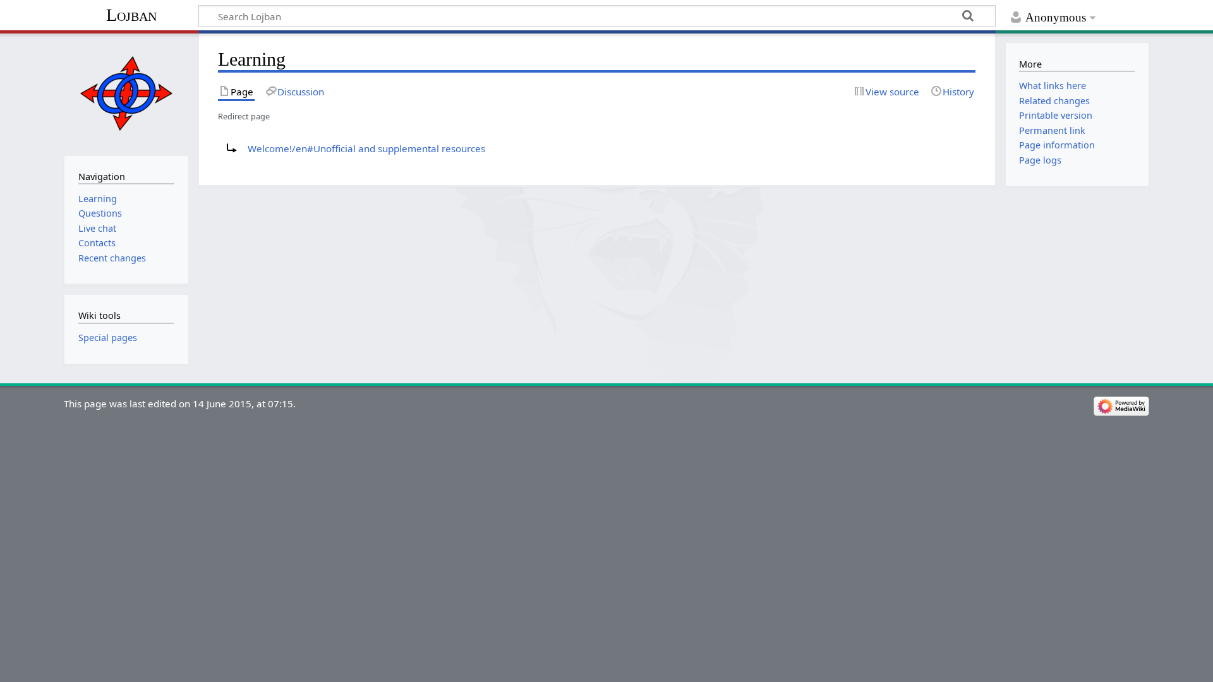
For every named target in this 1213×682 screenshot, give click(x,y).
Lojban (131, 15)
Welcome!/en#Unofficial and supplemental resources (366, 148)
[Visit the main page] (126, 93)
